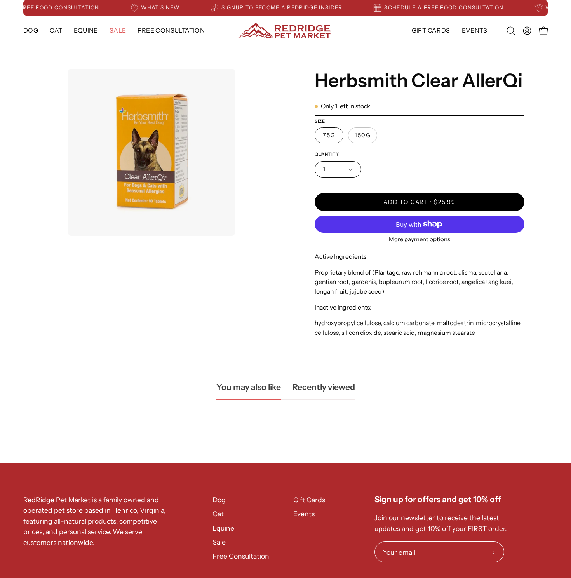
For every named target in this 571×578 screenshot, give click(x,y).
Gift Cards (309, 500)
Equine (223, 528)
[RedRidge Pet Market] (285, 30)
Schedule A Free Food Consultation (448, 7)
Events (304, 514)
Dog (219, 500)
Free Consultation (240, 556)
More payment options (419, 239)
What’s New (165, 7)
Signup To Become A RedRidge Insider (286, 7)
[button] (85, 30)
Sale (219, 542)
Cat (218, 514)
